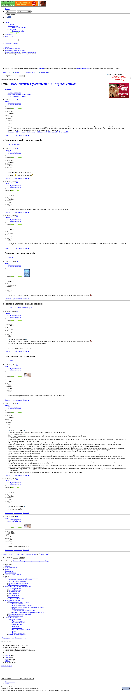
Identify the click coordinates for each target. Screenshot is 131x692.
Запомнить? (11, 14)
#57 (17, 365)
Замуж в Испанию (14, 592)
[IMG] (7, 659)
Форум (7, 22)
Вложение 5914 (54, 132)
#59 (17, 479)
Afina (10, 308)
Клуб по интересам (18, 622)
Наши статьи (9, 36)
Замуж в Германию (14, 590)
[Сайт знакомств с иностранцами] (118, 81)
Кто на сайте (9, 571)
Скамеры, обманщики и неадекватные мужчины (28, 607)
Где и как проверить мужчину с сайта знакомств (28, 612)
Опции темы (8, 89)
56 (36, 72)
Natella (18, 308)
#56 (17, 312)
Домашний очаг (17, 624)
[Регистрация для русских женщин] (119, 97)
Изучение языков (17, 604)
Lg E (14, 308)
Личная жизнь (17, 628)
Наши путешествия (18, 633)
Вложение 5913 (44, 132)
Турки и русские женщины (17, 581)
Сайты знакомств (18, 609)
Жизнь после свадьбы (15, 616)
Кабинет (7, 566)
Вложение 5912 (34, 132)
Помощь (7, 9)
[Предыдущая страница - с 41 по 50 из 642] (19, 72)
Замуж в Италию (13, 595)
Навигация (12, 29)
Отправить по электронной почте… (20, 94)
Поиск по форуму (10, 573)
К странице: (9, 76)
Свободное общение (11, 617)
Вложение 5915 (64, 132)
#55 (17, 261)
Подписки (8, 569)
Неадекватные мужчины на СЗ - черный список (42, 84)
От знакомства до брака (12, 600)
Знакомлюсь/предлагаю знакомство (23, 610)
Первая (16, 72)
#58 (17, 403)
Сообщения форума (14, 104)
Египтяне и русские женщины (18, 583)
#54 (17, 216)
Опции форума (13, 26)
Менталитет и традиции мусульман (20, 579)
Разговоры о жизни (14, 619)
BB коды (7, 655)
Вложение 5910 (13, 132)
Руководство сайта (18, 31)
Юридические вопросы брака (22, 605)
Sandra (10, 257)
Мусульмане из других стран (17, 585)
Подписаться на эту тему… (17, 96)
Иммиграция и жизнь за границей (19, 614)
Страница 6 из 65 (6, 72)
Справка (11, 24)
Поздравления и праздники (21, 629)
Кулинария (15, 626)
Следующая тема (20, 638)
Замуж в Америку (14, 597)
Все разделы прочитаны (20, 27)
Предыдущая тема (8, 638)
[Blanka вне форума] (27, 276)
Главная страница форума (13, 574)
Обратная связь (10, 682)
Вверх (26, 135)
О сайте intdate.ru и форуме (17, 635)
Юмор (14, 631)
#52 (17, 148)
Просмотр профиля (14, 103)
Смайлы (7, 657)
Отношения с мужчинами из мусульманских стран (21, 578)
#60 (17, 516)
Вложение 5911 (24, 132)
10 (32, 72)
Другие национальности (16, 598)
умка (30, 308)
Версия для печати (14, 93)
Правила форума (6, 666)
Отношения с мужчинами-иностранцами (18, 586)
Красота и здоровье (18, 621)
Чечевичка (16, 144)
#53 (17, 182)
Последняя (44, 72)
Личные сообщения (11, 567)
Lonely (10, 144)
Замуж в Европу (13, 593)
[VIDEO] (7, 661)
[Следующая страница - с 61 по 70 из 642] (39, 72)
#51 (17, 99)
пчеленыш (25, 308)
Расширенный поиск (11, 43)
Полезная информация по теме (18, 602)
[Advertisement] (36, 61)
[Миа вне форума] (27, 376)
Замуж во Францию (14, 588)
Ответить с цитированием (13, 135)
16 (34, 72)
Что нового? (9, 34)
